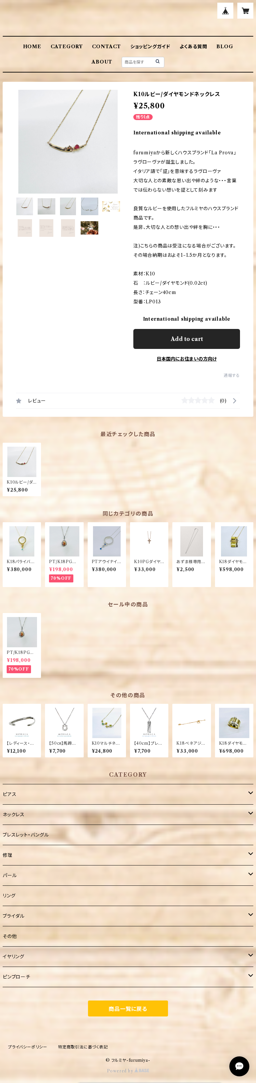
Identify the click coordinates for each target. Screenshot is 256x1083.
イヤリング (13, 957)
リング (9, 896)
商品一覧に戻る (128, 1009)
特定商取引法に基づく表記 (83, 1046)
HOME (32, 47)
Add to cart (187, 339)
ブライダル (14, 916)
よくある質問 (193, 47)
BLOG (224, 47)
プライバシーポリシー (27, 1046)
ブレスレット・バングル (26, 835)
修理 (8, 855)
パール (10, 875)
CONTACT (106, 47)
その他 (10, 936)
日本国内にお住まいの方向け (187, 359)
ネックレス (14, 815)
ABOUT (102, 62)
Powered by (121, 1070)
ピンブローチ (16, 977)
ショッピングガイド (150, 47)
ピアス (9, 794)
